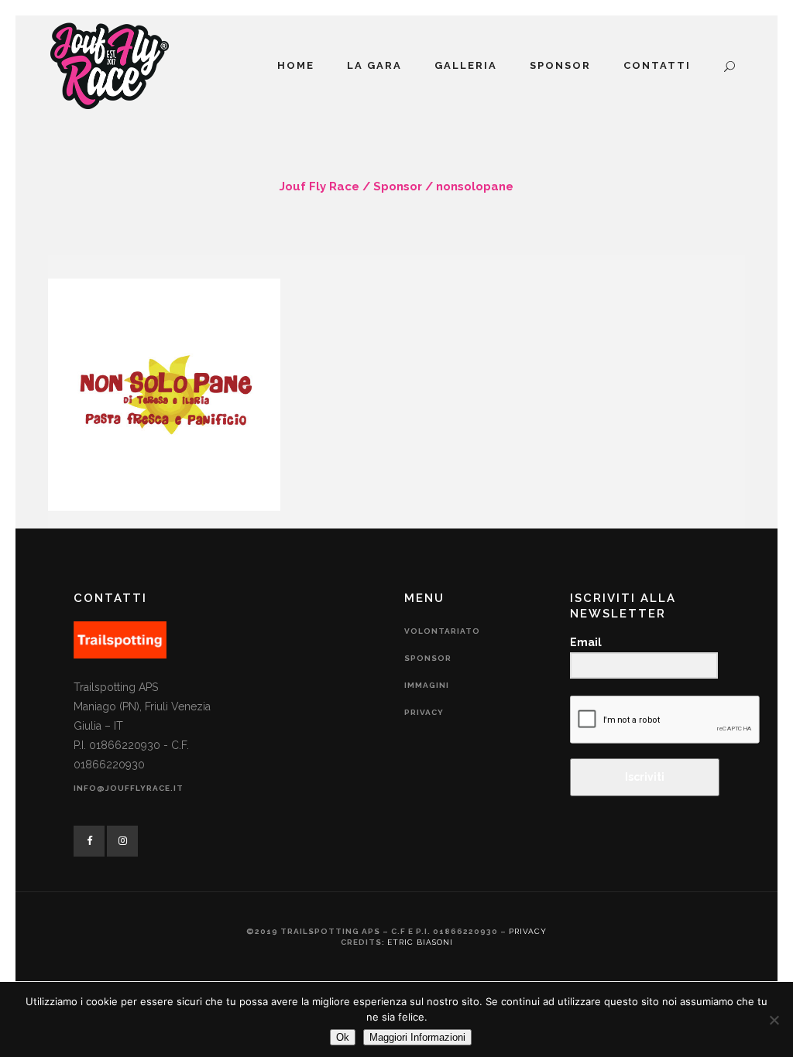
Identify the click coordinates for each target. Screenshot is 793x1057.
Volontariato (442, 631)
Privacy (424, 712)
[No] (773, 1020)
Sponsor (397, 186)
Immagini (426, 685)
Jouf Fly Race (319, 186)
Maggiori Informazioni (417, 1037)
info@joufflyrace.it (129, 788)
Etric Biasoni (420, 942)
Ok (342, 1037)
